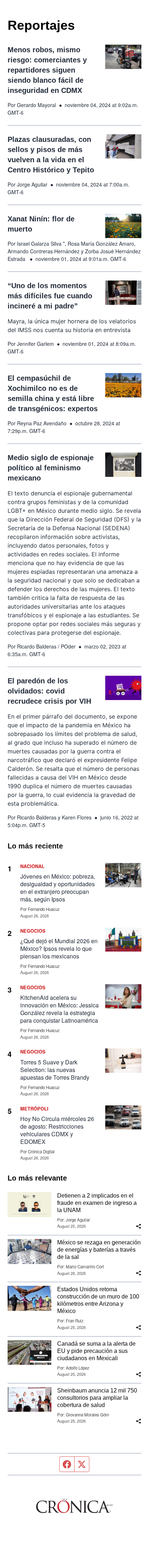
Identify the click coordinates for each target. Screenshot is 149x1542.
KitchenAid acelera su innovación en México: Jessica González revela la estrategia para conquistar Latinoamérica (59, 1008)
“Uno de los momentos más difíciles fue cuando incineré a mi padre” (50, 296)
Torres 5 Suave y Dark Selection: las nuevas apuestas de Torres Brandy (54, 1069)
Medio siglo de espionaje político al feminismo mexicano (51, 468)
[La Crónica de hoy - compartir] (138, 1226)
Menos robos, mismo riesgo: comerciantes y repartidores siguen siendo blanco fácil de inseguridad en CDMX (47, 70)
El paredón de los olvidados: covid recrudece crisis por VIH (49, 691)
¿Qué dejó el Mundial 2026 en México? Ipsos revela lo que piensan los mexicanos (59, 948)
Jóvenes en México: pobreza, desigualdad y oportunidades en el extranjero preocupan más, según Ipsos (57, 887)
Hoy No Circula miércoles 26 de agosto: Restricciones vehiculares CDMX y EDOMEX (57, 1130)
